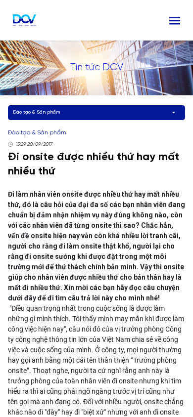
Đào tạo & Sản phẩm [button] (36, 112)
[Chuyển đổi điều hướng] (174, 20)
